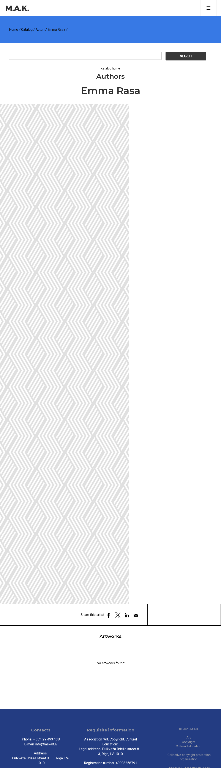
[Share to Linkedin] (127, 615)
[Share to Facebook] (108, 615)
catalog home (110, 68)
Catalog (27, 30)
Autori (40, 30)
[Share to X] (118, 615)
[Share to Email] (136, 615)
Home (13, 30)
